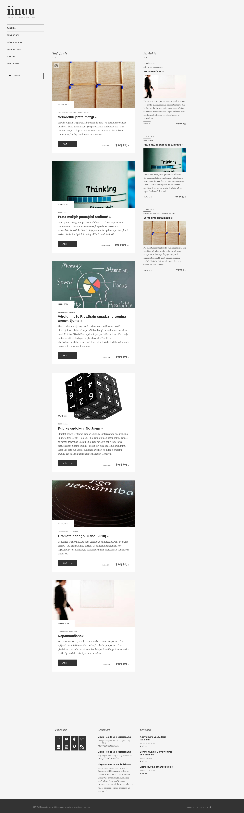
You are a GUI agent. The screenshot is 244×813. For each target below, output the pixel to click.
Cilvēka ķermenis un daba (79, 113)
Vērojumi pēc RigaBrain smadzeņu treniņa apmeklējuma (92, 318)
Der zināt (72, 312)
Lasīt (67, 144)
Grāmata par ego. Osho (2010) (82, 536)
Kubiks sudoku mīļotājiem (79, 428)
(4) (95, 117)
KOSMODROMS (203, 807)
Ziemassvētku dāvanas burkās (156, 766)
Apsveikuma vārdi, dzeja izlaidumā (153, 738)
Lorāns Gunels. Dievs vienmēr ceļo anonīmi (156, 753)
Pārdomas (73, 631)
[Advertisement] (119, 25)
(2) (102, 428)
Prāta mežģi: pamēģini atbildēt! (83, 216)
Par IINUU (11, 28)
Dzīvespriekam (14, 42)
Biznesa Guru (14, 49)
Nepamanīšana (70, 636)
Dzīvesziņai (13, 35)
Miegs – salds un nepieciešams (114, 737)
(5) (110, 217)
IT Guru (11, 56)
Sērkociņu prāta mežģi (76, 117)
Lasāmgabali (74, 532)
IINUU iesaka (13, 63)
